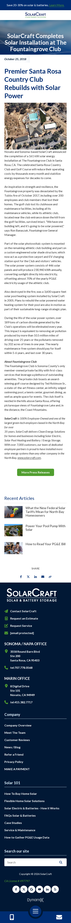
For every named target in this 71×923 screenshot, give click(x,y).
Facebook (21, 576)
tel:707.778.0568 (21, 667)
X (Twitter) (23, 889)
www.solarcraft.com (29, 457)
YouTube (39, 889)
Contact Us (59, 917)
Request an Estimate (24, 618)
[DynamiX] (35, 900)
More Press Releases (35, 472)
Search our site (16, 851)
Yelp (55, 889)
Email (42, 576)
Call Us (12, 917)
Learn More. (56, 5)
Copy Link (50, 576)
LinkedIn (35, 576)
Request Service (21, 625)
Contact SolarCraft (23, 611)
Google (31, 889)
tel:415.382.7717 (21, 702)
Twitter (28, 576)
